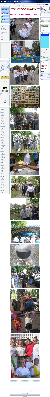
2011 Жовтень (2, 118)
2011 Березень (3, 113)
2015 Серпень (2, 152)
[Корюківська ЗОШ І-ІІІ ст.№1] (5, 77)
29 (1, 69)
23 (2, 68)
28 (8, 68)
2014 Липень (2, 142)
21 (8, 67)
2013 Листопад (3, 136)
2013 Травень (2, 132)
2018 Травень (2, 176)
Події (1, 26)
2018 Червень (2, 177)
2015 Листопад (3, 154)
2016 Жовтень (2, 162)
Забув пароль (43, 10)
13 (7, 66)
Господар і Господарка (4, 35)
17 (3, 67)
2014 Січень (2, 138)
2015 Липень (2, 151)
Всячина (2, 39)
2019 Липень (2, 186)
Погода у (43, 52)
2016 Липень (2, 160)
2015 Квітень (2, 149)
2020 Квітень (2, 192)
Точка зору (2, 28)
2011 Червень (2, 115)
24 (3, 68)
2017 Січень (2, 164)
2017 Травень (2, 167)
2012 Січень (2, 120)
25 (17, 11)
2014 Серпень (2, 143)
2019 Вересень (3, 188)
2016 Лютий (2, 156)
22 (1, 68)
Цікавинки (2, 38)
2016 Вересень (3, 161)
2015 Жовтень (2, 153)
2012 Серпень (2, 125)
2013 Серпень (2, 134)
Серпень (15, 11)
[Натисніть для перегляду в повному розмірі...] (24, 39)
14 (8, 66)
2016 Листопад (3, 163)
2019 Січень (2, 182)
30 (2, 69)
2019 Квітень (2, 184)
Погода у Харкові (46, 57)
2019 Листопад (3, 189)
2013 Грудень (2, 137)
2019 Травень (2, 185)
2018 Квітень (2, 175)
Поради (2, 37)
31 (3, 69)
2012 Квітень (2, 122)
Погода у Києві (42, 57)
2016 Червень (2, 159)
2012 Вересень (3, 126)
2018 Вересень (3, 179)
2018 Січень (2, 173)
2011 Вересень (3, 117)
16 (2, 67)
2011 (13, 11)
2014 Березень (3, 139)
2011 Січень (2, 111)
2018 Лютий (2, 174)
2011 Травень (2, 114)
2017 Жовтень (2, 171)
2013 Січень (2, 129)
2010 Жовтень (2, 109)
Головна (11, 11)
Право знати (2, 29)
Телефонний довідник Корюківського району (44, 49)
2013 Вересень (3, 135)
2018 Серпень (2, 178)
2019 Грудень (2, 190)
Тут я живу (2, 31)
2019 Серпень (2, 187)
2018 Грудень (2, 181)
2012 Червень (2, 124)
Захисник (2, 33)
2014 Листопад (3, 145)
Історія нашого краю (3, 32)
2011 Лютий (2, 112)
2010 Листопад (3, 110)
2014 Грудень (2, 146)
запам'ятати (43, 9)
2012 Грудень (2, 128)
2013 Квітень (2, 131)
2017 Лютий (2, 165)
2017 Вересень (3, 170)
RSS (48, 4)
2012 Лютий (2, 121)
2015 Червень (2, 150)
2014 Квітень (2, 140)
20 (7, 67)
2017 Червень (2, 168)
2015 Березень (3, 148)
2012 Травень (2, 123)
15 (1, 67)
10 (3, 66)
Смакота (2, 36)
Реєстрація (47, 10)
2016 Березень (3, 157)
